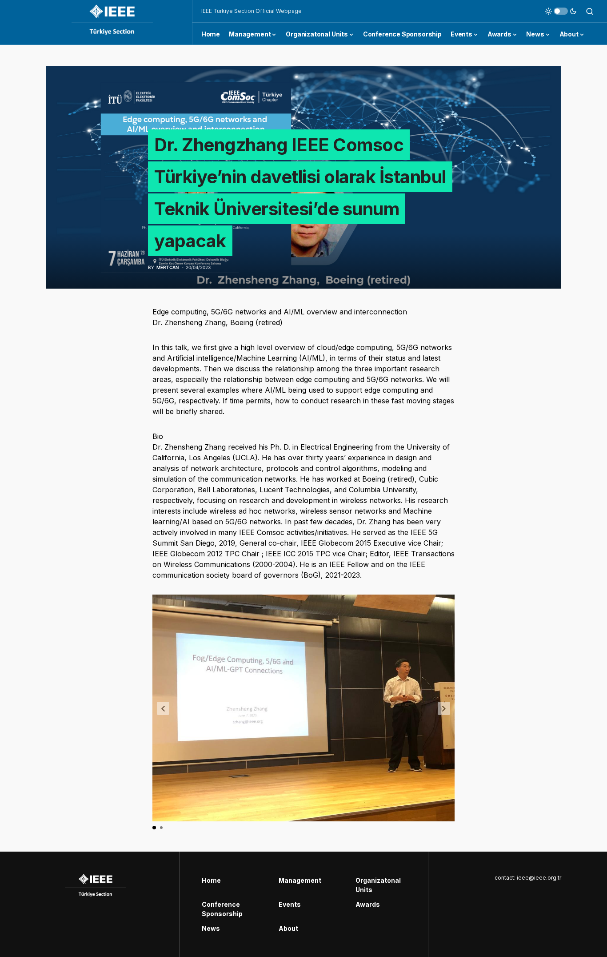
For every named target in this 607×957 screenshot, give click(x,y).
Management (300, 880)
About (288, 928)
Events (290, 904)
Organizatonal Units (378, 885)
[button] (561, 11)
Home (211, 880)
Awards (367, 904)
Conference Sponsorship (222, 909)
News (211, 928)
